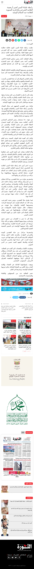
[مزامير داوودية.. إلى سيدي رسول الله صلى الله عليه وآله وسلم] (4, 510)
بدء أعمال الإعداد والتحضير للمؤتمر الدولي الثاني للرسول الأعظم (26, 307)
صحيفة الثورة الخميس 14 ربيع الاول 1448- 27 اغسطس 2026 (17, 476)
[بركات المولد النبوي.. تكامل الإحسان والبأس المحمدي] (4, 489)
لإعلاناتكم (23, 555)
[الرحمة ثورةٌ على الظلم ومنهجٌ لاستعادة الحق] (4, 517)
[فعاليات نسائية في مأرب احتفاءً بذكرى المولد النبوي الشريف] (9, 324)
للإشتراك (16, 555)
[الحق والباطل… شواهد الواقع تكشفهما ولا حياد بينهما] (4, 503)
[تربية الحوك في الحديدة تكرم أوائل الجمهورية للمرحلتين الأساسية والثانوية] (24, 324)
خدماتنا (10, 555)
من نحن (29, 555)
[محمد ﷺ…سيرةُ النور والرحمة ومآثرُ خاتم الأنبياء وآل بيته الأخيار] (4, 532)
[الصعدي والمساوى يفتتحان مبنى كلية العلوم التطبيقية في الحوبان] (24, 339)
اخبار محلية (4, 16)
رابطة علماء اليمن (26, 293)
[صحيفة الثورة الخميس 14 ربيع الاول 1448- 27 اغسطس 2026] (17, 455)
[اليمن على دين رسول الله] (4, 525)
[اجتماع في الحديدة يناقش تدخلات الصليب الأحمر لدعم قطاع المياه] (9, 339)
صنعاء (20, 293)
